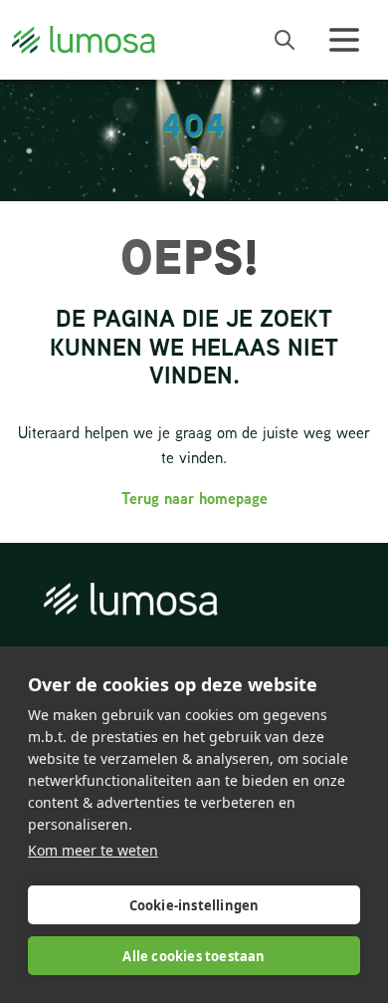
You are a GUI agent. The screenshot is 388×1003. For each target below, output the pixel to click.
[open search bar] (284, 40)
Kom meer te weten (93, 850)
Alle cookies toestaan (193, 956)
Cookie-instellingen (194, 905)
